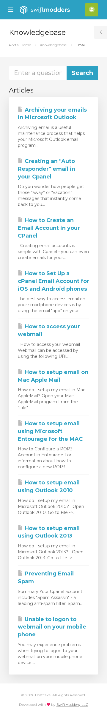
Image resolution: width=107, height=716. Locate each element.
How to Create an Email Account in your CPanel (49, 228)
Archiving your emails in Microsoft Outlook (52, 114)
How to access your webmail (49, 330)
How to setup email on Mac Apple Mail (53, 376)
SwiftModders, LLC (72, 704)
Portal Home (20, 45)
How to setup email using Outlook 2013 (49, 532)
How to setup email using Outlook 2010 (49, 486)
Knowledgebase (53, 45)
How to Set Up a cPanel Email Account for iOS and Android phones (53, 281)
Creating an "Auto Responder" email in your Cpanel (46, 169)
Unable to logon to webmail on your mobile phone (52, 627)
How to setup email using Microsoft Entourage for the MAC (50, 431)
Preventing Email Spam (46, 577)
